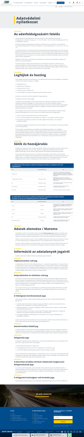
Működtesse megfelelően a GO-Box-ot (19, 418)
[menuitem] (18, 3)
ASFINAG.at (36, 414)
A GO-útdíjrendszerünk (18, 2)
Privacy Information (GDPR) (30, 432)
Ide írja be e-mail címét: (58, 414)
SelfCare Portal (61, 2)
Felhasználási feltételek (39, 432)
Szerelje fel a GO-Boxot (16, 417)
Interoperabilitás (42, 2)
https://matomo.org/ (49, 233)
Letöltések (50, 2)
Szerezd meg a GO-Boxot (16, 415)
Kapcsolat (58, 431)
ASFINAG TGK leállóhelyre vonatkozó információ (41, 419)
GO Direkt (36, 2)
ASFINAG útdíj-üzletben (38, 415)
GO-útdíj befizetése (28, 2)
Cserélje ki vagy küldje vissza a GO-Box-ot (19, 420)
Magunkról (61, 6)
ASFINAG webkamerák (38, 417)
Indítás (56, 6)
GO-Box (13, 414)
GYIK (55, 2)
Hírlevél (63, 421)
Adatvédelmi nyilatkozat (20, 432)
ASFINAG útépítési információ (39, 421)
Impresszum (14, 431)
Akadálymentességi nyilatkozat (49, 432)
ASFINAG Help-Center (38, 423)
